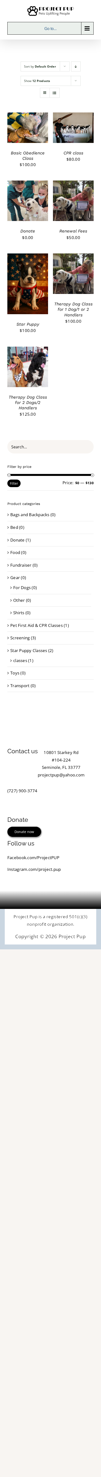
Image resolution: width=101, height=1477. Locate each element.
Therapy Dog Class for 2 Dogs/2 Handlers (28, 402)
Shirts (19, 612)
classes (20, 660)
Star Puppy (27, 324)
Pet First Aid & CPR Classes (36, 625)
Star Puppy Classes (28, 650)
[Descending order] (76, 66)
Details (18, 131)
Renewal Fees (73, 231)
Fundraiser (21, 565)
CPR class (73, 153)
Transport (19, 685)
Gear (15, 577)
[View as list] (54, 93)
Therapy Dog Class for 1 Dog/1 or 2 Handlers (73, 309)
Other (19, 600)
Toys (14, 673)
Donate (27, 231)
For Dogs (22, 587)
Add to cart (24, 127)
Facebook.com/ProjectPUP (33, 857)
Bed (14, 527)
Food (15, 552)
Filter (14, 483)
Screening (20, 638)
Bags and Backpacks (30, 514)
